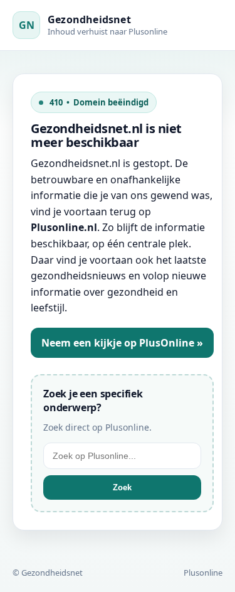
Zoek (122, 487)
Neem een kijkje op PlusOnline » (122, 343)
